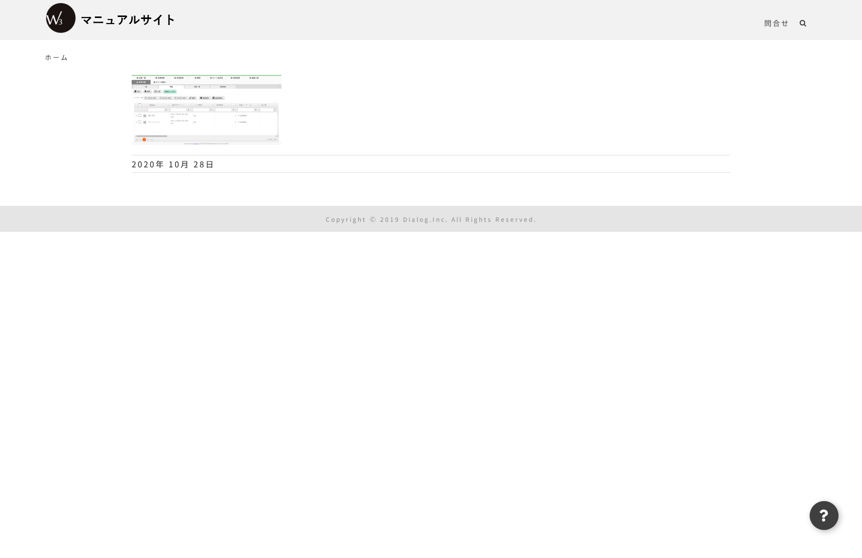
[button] (803, 22)
